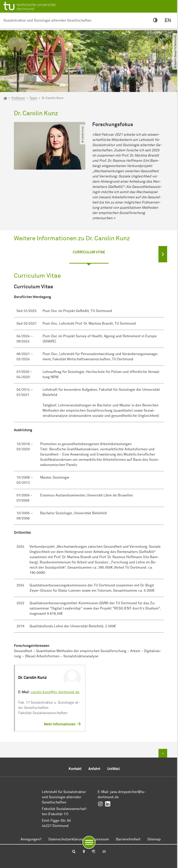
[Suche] (74, 852)
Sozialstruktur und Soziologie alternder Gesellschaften (47, 20)
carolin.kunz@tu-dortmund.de (55, 692)
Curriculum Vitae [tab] (89, 252)
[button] (162, 254)
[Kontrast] (155, 20)
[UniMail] (104, 852)
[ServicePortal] (93, 852)
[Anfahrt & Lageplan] (83, 852)
